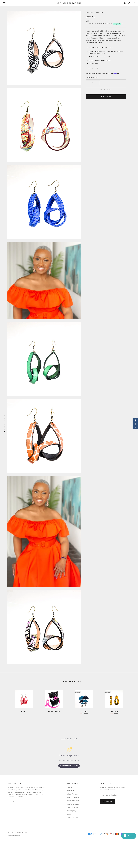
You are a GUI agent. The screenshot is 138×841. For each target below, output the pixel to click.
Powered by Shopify (14, 836)
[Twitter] (95, 68)
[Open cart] (134, 3)
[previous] (6, 700)
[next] (131, 700)
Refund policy (71, 811)
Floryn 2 (114, 711)
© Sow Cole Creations (17, 833)
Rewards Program (73, 801)
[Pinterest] (97, 68)
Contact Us (70, 791)
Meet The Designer (73, 797)
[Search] (129, 3)
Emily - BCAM (54, 711)
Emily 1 (24, 711)
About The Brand (72, 794)
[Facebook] (92, 68)
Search (69, 787)
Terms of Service (72, 807)
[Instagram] (13, 801)
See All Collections (73, 804)
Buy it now (106, 96)
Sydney (84, 711)
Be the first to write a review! (69, 766)
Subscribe (107, 801)
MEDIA (69, 814)
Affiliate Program (72, 817)
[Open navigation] (4, 3)
